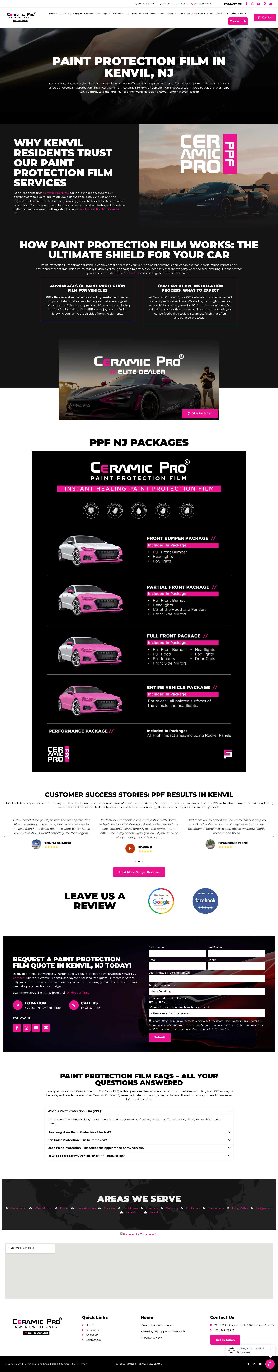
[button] (4, 836)
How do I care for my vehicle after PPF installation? (86, 1156)
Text (154, 1002)
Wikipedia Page (77, 992)
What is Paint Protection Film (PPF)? (75, 1111)
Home (53, 13)
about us (133, 273)
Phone (212, 960)
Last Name (215, 947)
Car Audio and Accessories (196, 13)
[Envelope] (270, 3)
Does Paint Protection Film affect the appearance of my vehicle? (95, 1148)
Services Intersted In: (163, 985)
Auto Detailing (69, 13)
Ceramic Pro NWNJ (56, 192)
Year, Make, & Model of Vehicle (169, 972)
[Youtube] (258, 3)
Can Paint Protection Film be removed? (77, 1140)
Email (153, 960)
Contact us (20, 978)
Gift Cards (222, 13)
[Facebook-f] (246, 3)
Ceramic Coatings (95, 13)
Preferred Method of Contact (168, 998)
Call (164, 1002)
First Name (156, 947)
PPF (135, 13)
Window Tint (121, 13)
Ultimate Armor (153, 13)
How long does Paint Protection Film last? (79, 1132)
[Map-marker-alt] (264, 3)
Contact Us (238, 21)
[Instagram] (252, 3)
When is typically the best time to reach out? (179, 1007)
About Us (237, 13)
